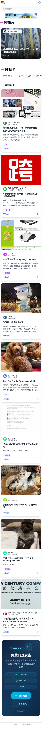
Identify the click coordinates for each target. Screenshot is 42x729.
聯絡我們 (16, 724)
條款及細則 (21, 711)
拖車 (29, 76)
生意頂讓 (20, 76)
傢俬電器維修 (7, 76)
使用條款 (23, 724)
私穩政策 (29, 724)
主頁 (11, 724)
